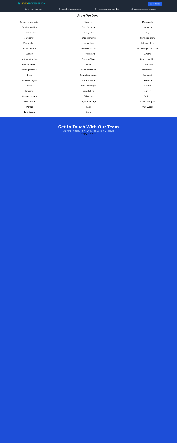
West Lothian (29, 101)
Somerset (147, 75)
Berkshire (147, 80)
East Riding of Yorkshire (147, 48)
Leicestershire (147, 43)
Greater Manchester (29, 22)
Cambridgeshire (88, 69)
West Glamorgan (88, 85)
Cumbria (147, 53)
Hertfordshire (88, 80)
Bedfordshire (147, 69)
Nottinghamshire (88, 38)
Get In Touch (155, 4)
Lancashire (147, 27)
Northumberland (29, 64)
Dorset (29, 107)
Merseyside (147, 22)
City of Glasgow (147, 101)
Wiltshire (88, 96)
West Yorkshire (88, 27)
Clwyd (147, 32)
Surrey (147, 91)
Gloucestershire (147, 59)
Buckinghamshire (29, 69)
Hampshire (29, 91)
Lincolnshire (88, 43)
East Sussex (29, 112)
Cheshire (88, 22)
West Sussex (147, 107)
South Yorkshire (29, 27)
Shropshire (29, 38)
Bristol (29, 75)
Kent (88, 107)
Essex (29, 85)
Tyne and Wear (88, 59)
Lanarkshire (88, 91)
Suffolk (147, 96)
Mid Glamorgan (29, 80)
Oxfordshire (147, 64)
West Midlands (29, 43)
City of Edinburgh (88, 101)
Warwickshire (29, 48)
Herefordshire (88, 53)
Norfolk (147, 85)
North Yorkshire (147, 38)
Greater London (29, 96)
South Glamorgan (88, 75)
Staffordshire (29, 32)
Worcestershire (88, 48)
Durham (29, 53)
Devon (88, 112)
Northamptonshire (29, 59)
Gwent (88, 64)
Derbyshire (88, 32)
